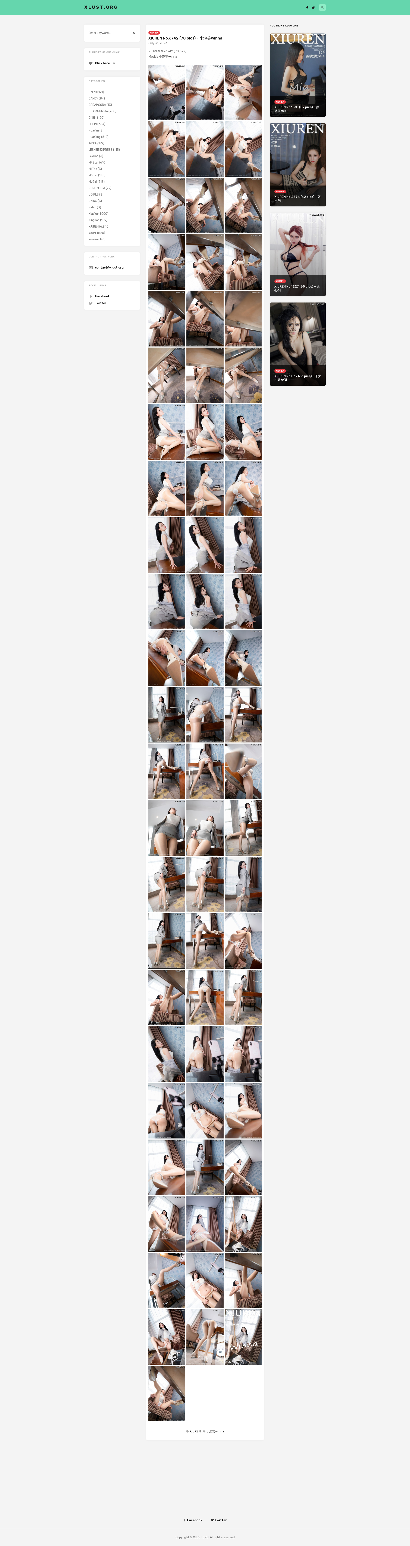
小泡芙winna (168, 56)
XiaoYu (93, 214)
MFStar (94, 162)
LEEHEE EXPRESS (101, 150)
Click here (102, 63)
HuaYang (95, 137)
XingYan (94, 220)
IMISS (92, 143)
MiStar (93, 175)
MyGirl (93, 182)
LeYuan (93, 156)
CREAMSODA (97, 105)
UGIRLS (94, 194)
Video (92, 207)
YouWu (93, 239)
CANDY (93, 98)
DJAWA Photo (98, 111)
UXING (93, 201)
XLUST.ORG (101, 7)
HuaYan (94, 130)
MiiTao (93, 169)
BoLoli (93, 92)
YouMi (93, 233)
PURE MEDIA (97, 188)
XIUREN (154, 32)
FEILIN (93, 124)
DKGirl (93, 118)
